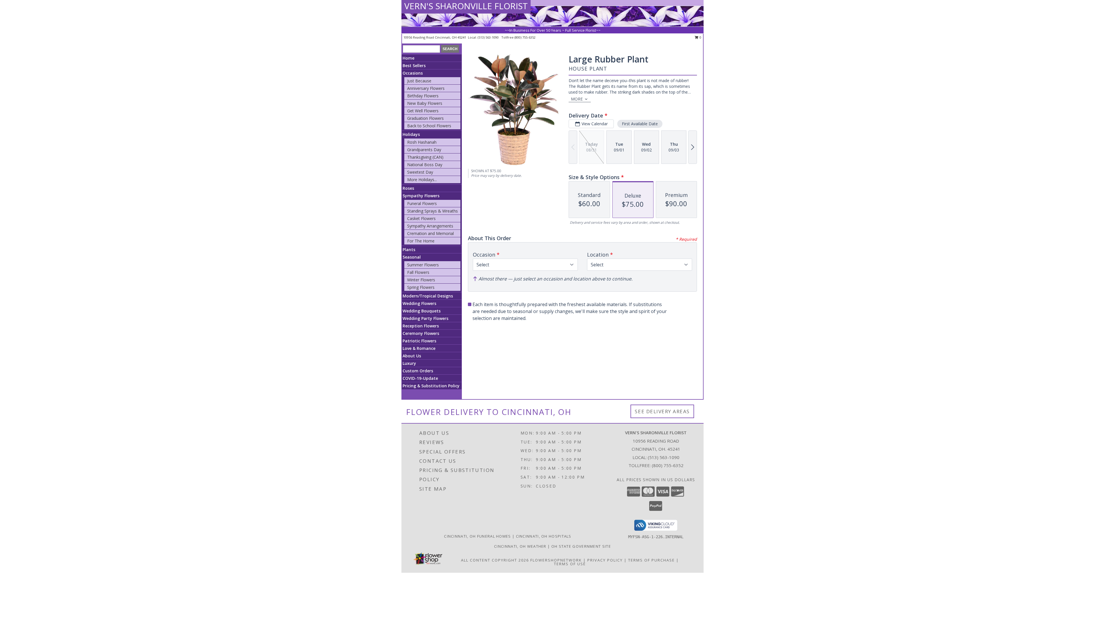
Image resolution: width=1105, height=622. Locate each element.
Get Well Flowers (423, 110)
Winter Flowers (421, 279)
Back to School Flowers (429, 125)
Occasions (413, 73)
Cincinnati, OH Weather (520, 546)
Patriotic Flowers (419, 341)
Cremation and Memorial (430, 233)
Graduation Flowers (425, 118)
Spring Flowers (421, 287)
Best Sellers (414, 65)
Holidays (411, 134)
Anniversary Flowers (426, 88)
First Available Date (640, 123)
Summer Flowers (423, 265)
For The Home (421, 241)
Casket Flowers (421, 218)
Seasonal (412, 257)
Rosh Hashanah (422, 142)
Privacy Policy (605, 560)
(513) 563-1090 (489, 37)
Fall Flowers (418, 272)
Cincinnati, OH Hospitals (543, 536)
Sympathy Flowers (421, 195)
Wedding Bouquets (422, 311)
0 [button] (700, 37)
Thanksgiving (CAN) (425, 157)
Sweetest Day (420, 172)
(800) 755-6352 (525, 37)
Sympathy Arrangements (430, 226)
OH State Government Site (581, 546)
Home (408, 58)
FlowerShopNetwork (556, 560)
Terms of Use (570, 563)
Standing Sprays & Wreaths (432, 211)
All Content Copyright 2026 (495, 560)
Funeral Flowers (422, 203)
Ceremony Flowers (421, 333)
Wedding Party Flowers (425, 318)
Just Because (419, 81)
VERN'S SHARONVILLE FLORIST (466, 6)
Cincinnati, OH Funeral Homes (477, 536)
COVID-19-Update (420, 378)
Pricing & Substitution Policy (431, 385)
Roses (408, 188)
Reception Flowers (421, 326)
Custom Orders (418, 370)
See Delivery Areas (662, 411)
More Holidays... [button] (422, 179)
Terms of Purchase (651, 560)
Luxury (409, 363)
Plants (409, 249)
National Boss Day (424, 164)
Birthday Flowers (423, 95)
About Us (412, 356)
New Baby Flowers (424, 103)
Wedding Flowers (419, 303)
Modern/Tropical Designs (428, 296)
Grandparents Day (424, 149)
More (577, 99)
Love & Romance (419, 348)
